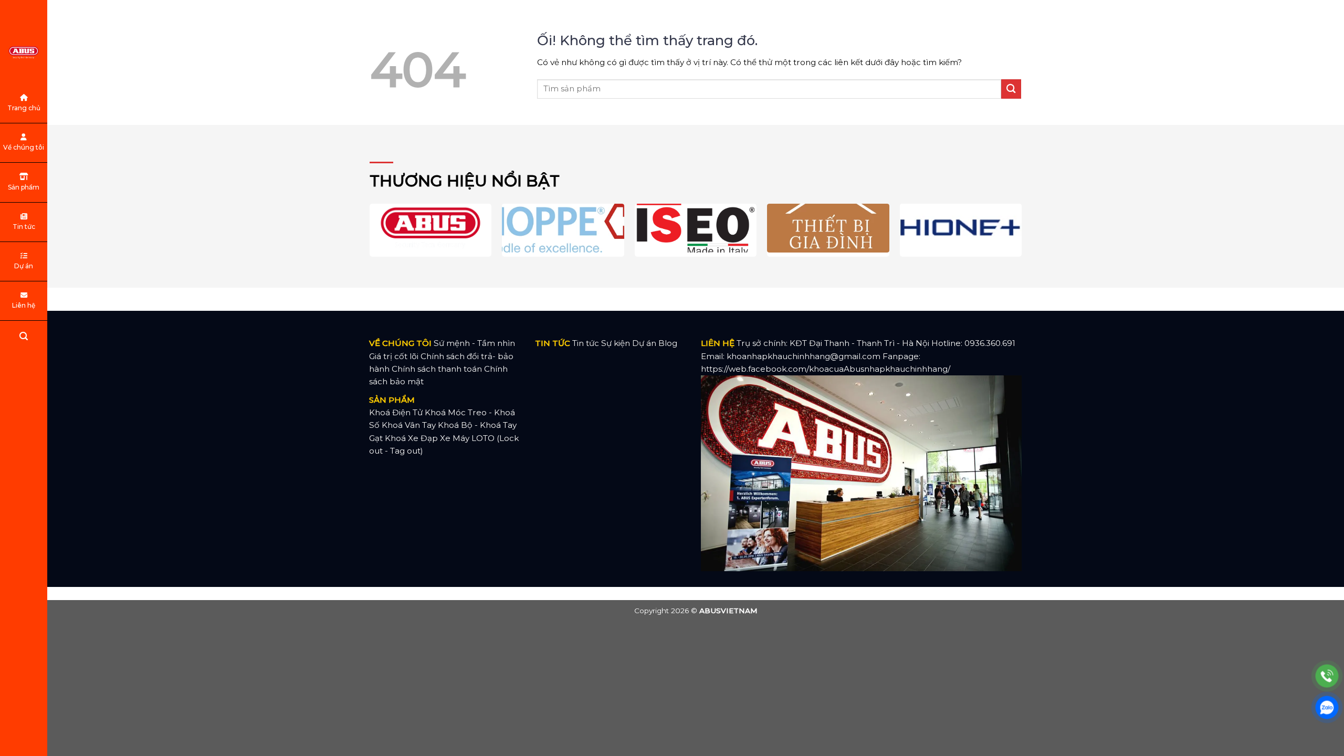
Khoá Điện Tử (396, 412)
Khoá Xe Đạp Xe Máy (427, 438)
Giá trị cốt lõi (393, 356)
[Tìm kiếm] (23, 337)
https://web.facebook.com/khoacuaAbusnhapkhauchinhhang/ (825, 369)
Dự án (23, 266)
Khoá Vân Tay (409, 425)
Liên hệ (23, 305)
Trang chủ (23, 108)
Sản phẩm (23, 187)
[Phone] (1327, 676)
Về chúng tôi (23, 147)
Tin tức (24, 226)
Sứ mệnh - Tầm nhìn (474, 343)
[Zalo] (1327, 707)
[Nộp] (1011, 89)
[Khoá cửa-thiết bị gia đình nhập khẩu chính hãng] (23, 53)
